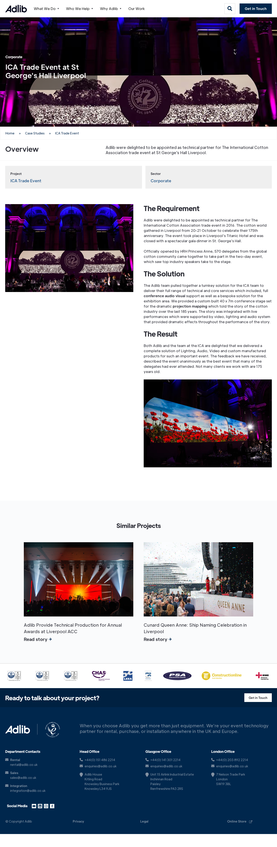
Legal (144, 821)
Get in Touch (256, 8)
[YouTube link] (34, 805)
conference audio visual (164, 296)
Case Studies (35, 133)
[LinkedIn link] (40, 805)
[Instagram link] (46, 805)
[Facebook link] (52, 805)
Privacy (78, 821)
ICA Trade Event (67, 133)
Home (9, 133)
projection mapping (190, 306)
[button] (46, 8)
